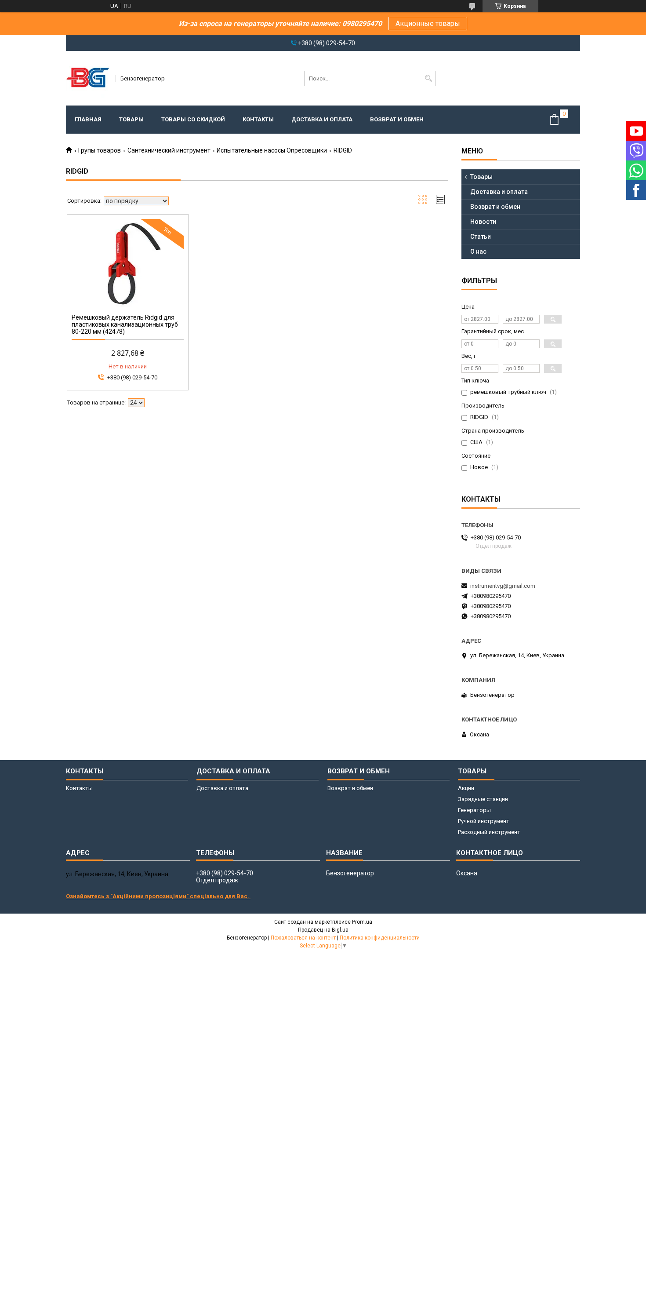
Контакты (258, 119)
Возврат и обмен (397, 119)
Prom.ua (362, 922)
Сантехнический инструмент (168, 150)
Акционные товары (428, 23)
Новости (483, 221)
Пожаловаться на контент (303, 938)
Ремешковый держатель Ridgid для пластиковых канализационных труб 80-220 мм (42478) (125, 324)
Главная (88, 119)
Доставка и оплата (321, 119)
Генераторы (474, 810)
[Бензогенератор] (88, 78)
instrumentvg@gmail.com (502, 586)
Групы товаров (99, 150)
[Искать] (428, 78)
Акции (466, 788)
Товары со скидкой (193, 119)
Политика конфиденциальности (380, 938)
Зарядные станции (483, 799)
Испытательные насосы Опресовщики (272, 150)
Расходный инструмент (489, 832)
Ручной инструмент (483, 821)
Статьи (480, 236)
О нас (478, 251)
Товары (131, 119)
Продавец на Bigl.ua (323, 930)
